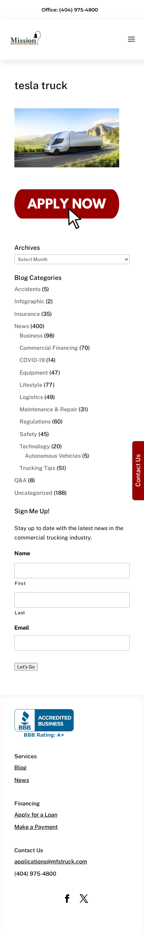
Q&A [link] (20, 480)
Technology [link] (35, 446)
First (20, 583)
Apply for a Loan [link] (35, 814)
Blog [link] (20, 767)
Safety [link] (28, 434)
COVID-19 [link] (32, 360)
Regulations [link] (35, 421)
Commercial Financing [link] (49, 348)
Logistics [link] (31, 397)
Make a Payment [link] (36, 827)
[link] (25, 37)
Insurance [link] (27, 314)
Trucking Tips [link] (37, 468)
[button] (131, 43)
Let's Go (26, 666)
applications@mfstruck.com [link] (50, 861)
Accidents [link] (27, 289)
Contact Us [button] (138, 470)
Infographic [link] (29, 301)
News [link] (21, 326)
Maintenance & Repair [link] (48, 409)
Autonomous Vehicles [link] (53, 456)
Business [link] (31, 335)
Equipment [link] (34, 372)
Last (20, 612)
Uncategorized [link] (33, 493)
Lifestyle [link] (31, 385)
